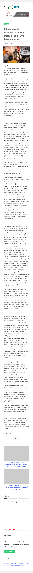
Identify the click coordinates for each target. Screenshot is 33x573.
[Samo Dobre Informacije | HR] (13, 7)
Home (7, 20)
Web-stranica (7, 535)
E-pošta (9, 529)
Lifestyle (12, 20)
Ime (8, 523)
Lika (16, 439)
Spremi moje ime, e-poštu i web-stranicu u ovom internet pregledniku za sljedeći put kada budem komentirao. (16, 544)
